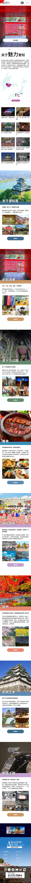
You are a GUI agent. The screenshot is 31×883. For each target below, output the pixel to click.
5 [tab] (19, 835)
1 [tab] (9, 835)
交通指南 (5, 861)
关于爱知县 (5, 851)
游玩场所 (18, 858)
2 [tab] (11, 835)
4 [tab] (17, 835)
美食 (17, 855)
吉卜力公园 (18, 851)
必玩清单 (15, 40)
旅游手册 (5, 864)
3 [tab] (14, 835)
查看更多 (15, 238)
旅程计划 (5, 858)
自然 (17, 861)
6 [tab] (22, 835)
